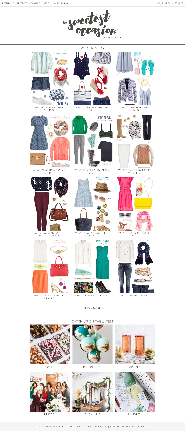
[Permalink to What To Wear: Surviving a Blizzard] (92, 141)
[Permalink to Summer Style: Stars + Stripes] (50, 78)
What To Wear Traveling (134, 295)
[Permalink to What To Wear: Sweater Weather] (135, 141)
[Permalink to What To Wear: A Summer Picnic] (92, 203)
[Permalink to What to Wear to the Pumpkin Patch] (50, 203)
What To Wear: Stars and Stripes (91, 109)
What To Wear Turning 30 (91, 295)
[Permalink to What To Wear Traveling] (135, 266)
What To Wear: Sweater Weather (134, 171)
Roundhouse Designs (95, 426)
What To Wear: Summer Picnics (134, 109)
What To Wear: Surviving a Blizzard (91, 171)
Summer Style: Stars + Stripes (49, 109)
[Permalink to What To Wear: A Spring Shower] (50, 266)
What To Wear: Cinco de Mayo (134, 234)
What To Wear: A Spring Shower (49, 297)
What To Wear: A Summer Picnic (91, 234)
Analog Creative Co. (137, 426)
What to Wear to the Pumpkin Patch (49, 234)
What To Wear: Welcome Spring (49, 171)
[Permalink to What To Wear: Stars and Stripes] (92, 78)
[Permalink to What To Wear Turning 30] (92, 266)
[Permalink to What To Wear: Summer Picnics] (135, 78)
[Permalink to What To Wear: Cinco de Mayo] (135, 203)
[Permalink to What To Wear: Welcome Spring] (50, 141)
